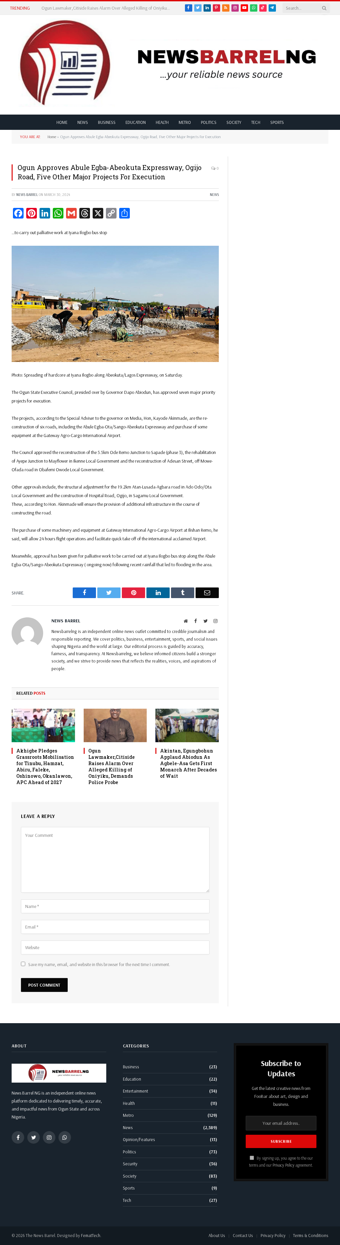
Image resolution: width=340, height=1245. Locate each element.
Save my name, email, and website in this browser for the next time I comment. (99, 964)
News (82, 122)
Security (130, 1163)
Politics (208, 122)
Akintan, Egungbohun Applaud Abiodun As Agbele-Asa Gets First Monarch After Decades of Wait (188, 763)
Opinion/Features (139, 1139)
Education (136, 122)
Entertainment (135, 1091)
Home (61, 122)
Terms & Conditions (310, 1235)
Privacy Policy (284, 1165)
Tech (255, 122)
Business (107, 122)
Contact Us (243, 1235)
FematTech (90, 1235)
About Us (217, 1235)
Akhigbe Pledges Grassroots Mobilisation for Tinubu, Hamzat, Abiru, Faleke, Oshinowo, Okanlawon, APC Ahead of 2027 (45, 766)
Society (233, 122)
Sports (277, 122)
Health (162, 122)
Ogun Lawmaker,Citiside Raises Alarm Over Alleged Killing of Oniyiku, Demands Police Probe (108, 8)
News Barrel (27, 194)
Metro (185, 122)
